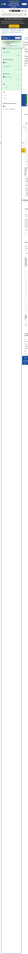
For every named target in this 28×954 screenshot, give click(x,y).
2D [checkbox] (5, 95)
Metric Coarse (8, 77)
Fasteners (13, 29)
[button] (24, 4)
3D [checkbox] (5, 98)
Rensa (18, 55)
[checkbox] (11, 48)
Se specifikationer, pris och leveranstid (12, 45)
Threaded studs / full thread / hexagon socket (11, 32)
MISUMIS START (5, 29)
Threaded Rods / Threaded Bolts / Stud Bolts (11, 30)
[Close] (25, 19)
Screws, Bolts (21, 29)
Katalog (25, 200)
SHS (6, 87)
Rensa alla (18, 37)
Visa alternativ (6, 52)
